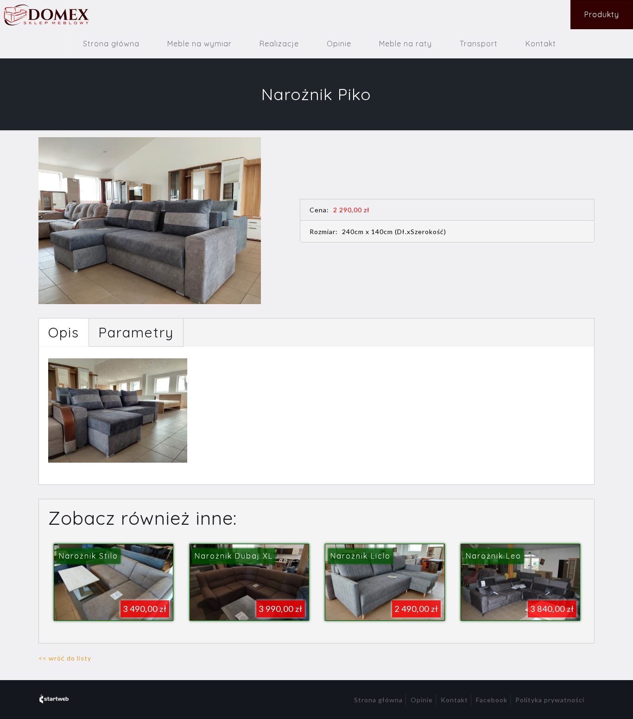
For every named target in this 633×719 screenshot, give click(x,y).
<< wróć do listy (64, 658)
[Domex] (46, 14)
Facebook (491, 700)
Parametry (136, 332)
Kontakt (454, 700)
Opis (63, 332)
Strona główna (378, 700)
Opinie (422, 700)
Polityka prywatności (549, 700)
